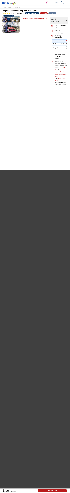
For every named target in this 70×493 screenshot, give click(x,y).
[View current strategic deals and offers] (47, 2)
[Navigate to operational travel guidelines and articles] (51, 3)
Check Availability (52, 490)
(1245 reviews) (19, 13)
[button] (17, 27)
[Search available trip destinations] (62, 2)
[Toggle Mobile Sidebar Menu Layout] (66, 3)
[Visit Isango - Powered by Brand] (13, 4)
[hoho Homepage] (5, 3)
